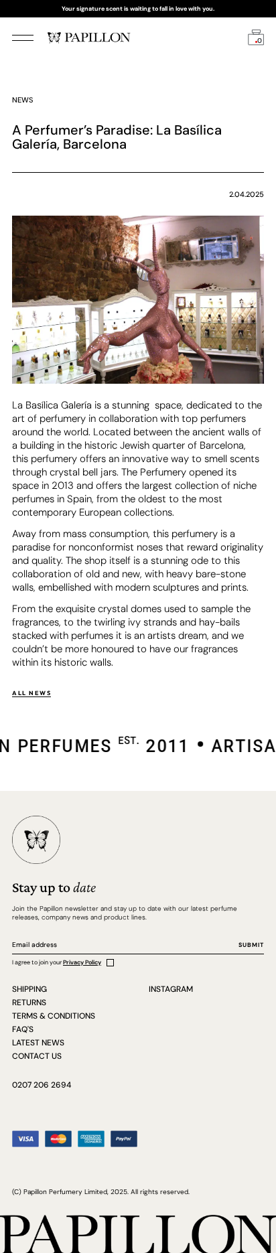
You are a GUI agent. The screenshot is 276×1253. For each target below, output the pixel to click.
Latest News (38, 1042)
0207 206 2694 (41, 1085)
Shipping (29, 989)
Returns (29, 1002)
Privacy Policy (82, 962)
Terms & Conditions (53, 1016)
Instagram (171, 989)
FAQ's (22, 1029)
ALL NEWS (31, 692)
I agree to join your (56, 962)
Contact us (37, 1056)
